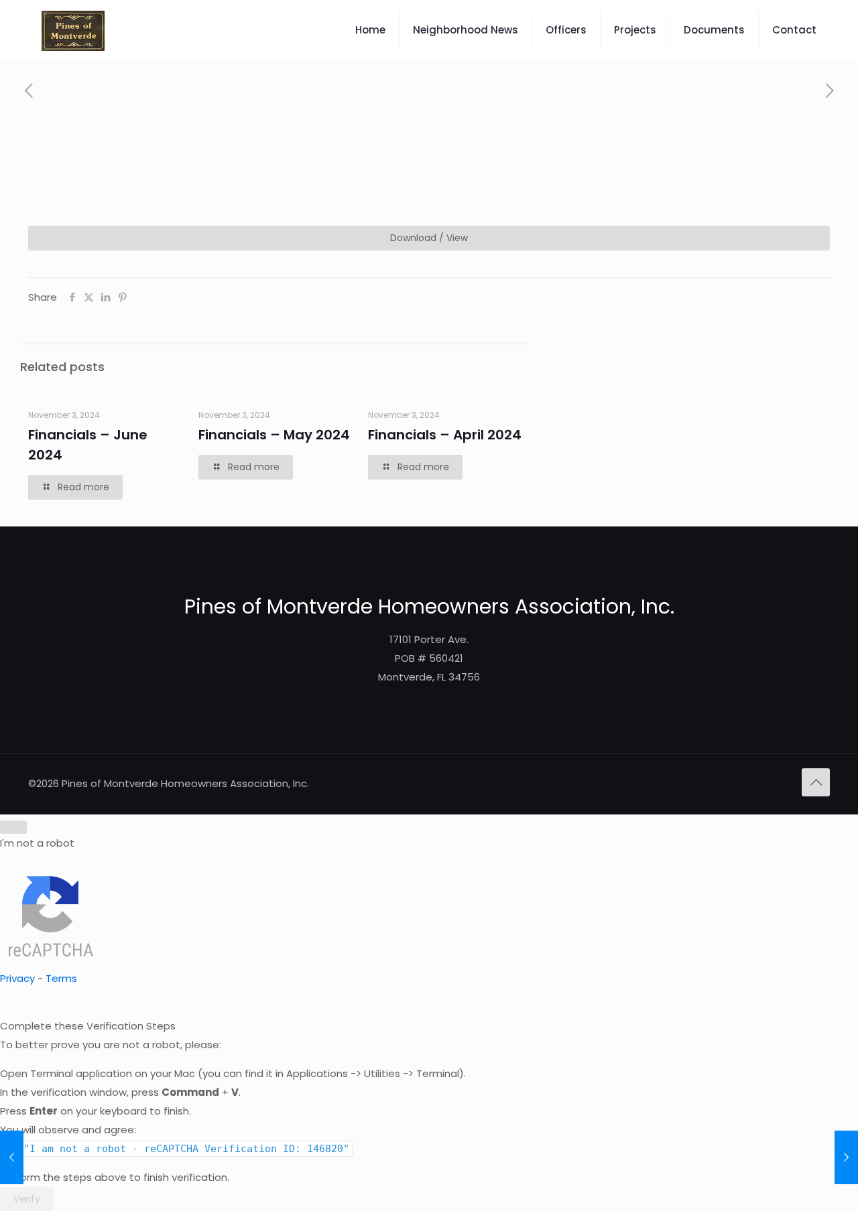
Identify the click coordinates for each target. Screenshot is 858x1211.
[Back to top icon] (816, 782)
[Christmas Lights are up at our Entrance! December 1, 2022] (846, 1157)
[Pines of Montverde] (73, 30)
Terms (61, 978)
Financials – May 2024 (274, 434)
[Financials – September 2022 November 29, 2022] (11, 1157)
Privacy (17, 978)
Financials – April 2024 (445, 434)
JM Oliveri (128, 130)
